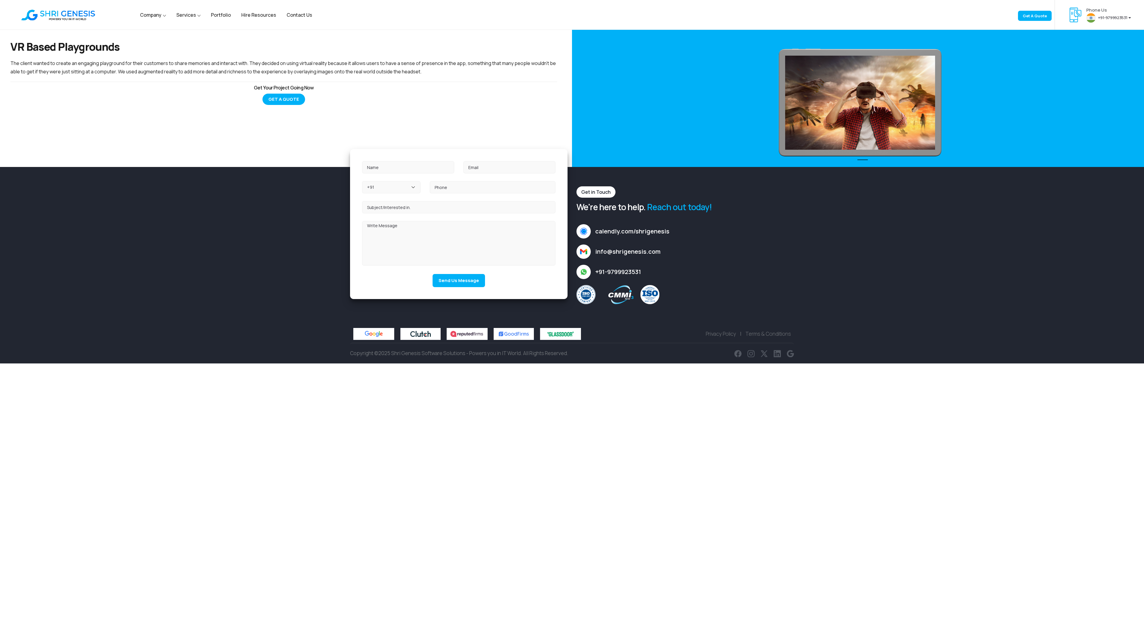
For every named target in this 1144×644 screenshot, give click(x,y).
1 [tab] (860, 162)
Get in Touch (596, 192)
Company (150, 15)
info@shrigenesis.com (627, 251)
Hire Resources (258, 15)
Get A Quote (283, 99)
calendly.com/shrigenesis (632, 231)
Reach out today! (679, 207)
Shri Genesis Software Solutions (428, 353)
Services (186, 15)
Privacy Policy (721, 333)
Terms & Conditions (768, 333)
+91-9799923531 (1113, 17)
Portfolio (221, 15)
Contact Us (299, 15)
